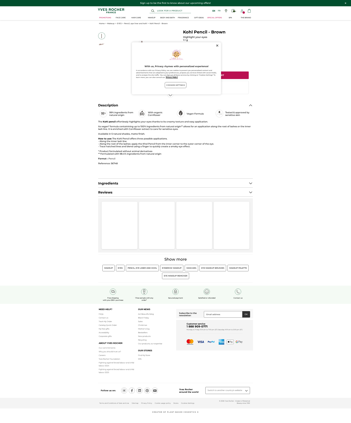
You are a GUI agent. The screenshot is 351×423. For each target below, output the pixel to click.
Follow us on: (108, 390)
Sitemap (135, 403)
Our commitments (107, 348)
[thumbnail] (102, 36)
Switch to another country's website (225, 390)
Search (152, 10)
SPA (139, 359)
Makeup (110, 23)
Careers (102, 355)
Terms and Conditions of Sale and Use (114, 403)
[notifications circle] (244, 12)
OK (246, 314)
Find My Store (144, 355)
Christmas (142, 325)
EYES (119, 23)
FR (219, 11)
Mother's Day (144, 329)
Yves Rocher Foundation (109, 359)
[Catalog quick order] (234, 10)
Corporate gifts (105, 336)
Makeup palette (238, 268)
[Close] (217, 46)
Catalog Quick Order (108, 325)
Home (102, 23)
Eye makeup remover (175, 276)
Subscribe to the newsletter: (188, 314)
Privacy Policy (146, 403)
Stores (175, 403)
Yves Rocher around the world (188, 390)
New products (144, 336)
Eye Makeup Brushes (212, 268)
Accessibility (104, 332)
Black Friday (143, 318)
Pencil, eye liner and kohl (135, 23)
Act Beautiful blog (146, 314)
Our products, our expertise (150, 343)
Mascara (191, 268)
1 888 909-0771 (197, 326)
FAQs (101, 314)
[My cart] (249, 11)
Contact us (103, 318)
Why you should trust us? (110, 351)
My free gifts (104, 329)
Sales (140, 321)
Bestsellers (142, 332)
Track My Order (105, 321)
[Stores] (226, 10)
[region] (176, 68)
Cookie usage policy (163, 403)
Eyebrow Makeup (172, 268)
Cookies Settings (175, 85)
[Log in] (242, 10)
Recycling (142, 340)
